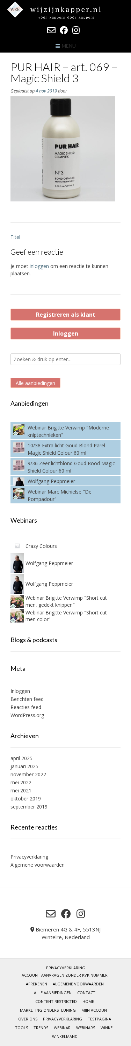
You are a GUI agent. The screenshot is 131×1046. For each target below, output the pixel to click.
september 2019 (29, 806)
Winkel (108, 1027)
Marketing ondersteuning (48, 1010)
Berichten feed (27, 699)
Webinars (85, 1027)
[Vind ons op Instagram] (76, 30)
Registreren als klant (65, 314)
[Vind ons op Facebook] (64, 30)
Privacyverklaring (29, 856)
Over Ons (27, 1018)
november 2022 (28, 774)
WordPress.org (27, 715)
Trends (41, 1027)
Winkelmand (65, 1036)
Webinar (62, 1027)
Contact (86, 992)
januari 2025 (24, 766)
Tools (21, 1027)
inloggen (39, 266)
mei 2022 (20, 782)
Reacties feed (25, 707)
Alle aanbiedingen (35, 382)
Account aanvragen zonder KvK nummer (65, 975)
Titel (15, 237)
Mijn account (95, 1010)
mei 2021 (20, 790)
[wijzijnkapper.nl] (65, 10)
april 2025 (21, 758)
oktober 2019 (25, 798)
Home (88, 1001)
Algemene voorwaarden (37, 864)
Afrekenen (36, 983)
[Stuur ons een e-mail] (51, 30)
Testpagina (99, 1018)
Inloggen (65, 333)
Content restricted (56, 1001)
